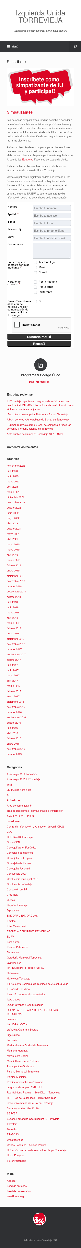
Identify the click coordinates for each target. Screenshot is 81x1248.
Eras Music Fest (16, 926)
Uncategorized (15, 1140)
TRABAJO (13, 1134)
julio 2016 (12, 728)
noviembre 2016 (16, 707)
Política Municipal (17, 1077)
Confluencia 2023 (17, 873)
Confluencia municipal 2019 (22, 879)
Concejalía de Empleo (19, 858)
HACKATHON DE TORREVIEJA (25, 968)
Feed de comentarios (19, 1191)
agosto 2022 (14, 507)
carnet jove (13, 821)
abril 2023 (12, 486)
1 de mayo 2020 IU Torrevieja (23, 779)
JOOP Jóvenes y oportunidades (25, 1005)
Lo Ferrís (12, 1040)
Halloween (12, 973)
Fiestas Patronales (17, 947)
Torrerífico (12, 1129)
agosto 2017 (14, 659)
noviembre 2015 (16, 749)
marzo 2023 (13, 492)
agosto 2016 (14, 722)
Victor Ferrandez (16, 1161)
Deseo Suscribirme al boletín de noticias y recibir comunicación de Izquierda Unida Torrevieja (19, 308)
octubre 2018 (14, 586)
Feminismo (13, 942)
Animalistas (13, 800)
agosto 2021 (14, 528)
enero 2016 (13, 743)
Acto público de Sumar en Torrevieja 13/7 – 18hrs (35, 434)
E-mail (11, 221)
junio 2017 (12, 670)
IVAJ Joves (13, 999)
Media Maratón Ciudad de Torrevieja (27, 1045)
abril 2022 (12, 523)
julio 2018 (12, 602)
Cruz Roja (12, 894)
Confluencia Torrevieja (19, 884)
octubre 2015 (14, 754)
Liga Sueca (13, 1035)
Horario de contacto (14, 283)
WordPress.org (15, 1196)
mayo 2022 (13, 518)
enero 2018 (13, 633)
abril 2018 (12, 618)
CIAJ (10, 831)
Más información (39, 381)
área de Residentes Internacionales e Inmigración (35, 810)
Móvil (10, 236)
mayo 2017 (13, 675)
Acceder (11, 1181)
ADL (9, 795)
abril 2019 (12, 555)
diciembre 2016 (15, 701)
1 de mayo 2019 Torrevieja (22, 774)
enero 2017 (13, 696)
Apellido (12, 214)
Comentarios (15, 244)
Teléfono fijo (14, 229)
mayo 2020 (13, 544)
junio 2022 (12, 513)
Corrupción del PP (17, 889)
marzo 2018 (13, 623)
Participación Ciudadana (20, 1066)
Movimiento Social (17, 1056)
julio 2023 (12, 471)
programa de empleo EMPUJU (24, 1087)
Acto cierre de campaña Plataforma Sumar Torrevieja (37, 414)
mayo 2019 (13, 549)
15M (9, 784)
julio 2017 (12, 665)
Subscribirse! (37, 336)
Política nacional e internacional (25, 1082)
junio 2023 (12, 476)
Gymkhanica (14, 963)
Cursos (11, 900)
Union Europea (15, 1155)
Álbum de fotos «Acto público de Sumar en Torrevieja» (38, 419)
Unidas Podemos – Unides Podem (26, 1145)
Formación (13, 952)
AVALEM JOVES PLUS (20, 816)
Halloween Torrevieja (18, 978)
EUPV (10, 936)
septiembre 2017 (16, 654)
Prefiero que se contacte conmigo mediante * (18, 265)
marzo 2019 (13, 560)
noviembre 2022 (16, 502)
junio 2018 (12, 607)
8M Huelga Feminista (19, 790)
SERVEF (12, 1113)
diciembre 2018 (15, 576)
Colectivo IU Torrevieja (20, 837)
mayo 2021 (13, 534)
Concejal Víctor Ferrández (22, 847)
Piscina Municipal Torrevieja (23, 1071)
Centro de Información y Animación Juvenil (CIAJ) (35, 826)
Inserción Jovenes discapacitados (26, 994)
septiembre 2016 (16, 717)
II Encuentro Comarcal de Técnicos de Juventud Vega (37, 984)
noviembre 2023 (16, 465)
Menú (15, 46)
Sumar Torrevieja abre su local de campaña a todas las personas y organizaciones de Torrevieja (39, 427)
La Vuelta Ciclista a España (22, 1029)
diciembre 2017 (15, 639)
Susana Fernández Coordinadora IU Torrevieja (33, 1119)
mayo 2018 (13, 612)
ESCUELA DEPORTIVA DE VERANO (28, 931)
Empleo (11, 921)
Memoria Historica (17, 1050)
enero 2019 (13, 570)
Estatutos (27, 159)
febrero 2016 (14, 738)
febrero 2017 (14, 691)
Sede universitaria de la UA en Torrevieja (30, 1103)
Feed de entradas (17, 1186)
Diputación (13, 910)
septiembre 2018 (16, 591)
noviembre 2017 (16, 644)
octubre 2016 (14, 712)
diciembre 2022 (15, 497)
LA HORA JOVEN (17, 1024)
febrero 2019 (14, 565)
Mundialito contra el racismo (23, 1061)
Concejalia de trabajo (19, 863)
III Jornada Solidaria (18, 989)
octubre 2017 (14, 649)
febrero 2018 (14, 628)
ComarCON (13, 842)
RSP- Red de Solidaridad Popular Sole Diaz (31, 1098)
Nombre (12, 206)
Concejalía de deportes (20, 852)
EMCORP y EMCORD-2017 (23, 915)
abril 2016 (12, 733)
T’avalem (12, 1124)
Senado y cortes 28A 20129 (23, 1108)
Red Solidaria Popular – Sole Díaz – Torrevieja (33, 1092)
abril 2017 (12, 680)
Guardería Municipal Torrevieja (24, 957)
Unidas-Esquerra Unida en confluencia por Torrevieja (36, 1150)
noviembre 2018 (16, 581)
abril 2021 (12, 539)
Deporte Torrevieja (17, 905)
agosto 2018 (14, 597)
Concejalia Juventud (18, 868)
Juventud (12, 1019)
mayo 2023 (13, 481)
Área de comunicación (19, 805)
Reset (37, 343)
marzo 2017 (13, 686)
